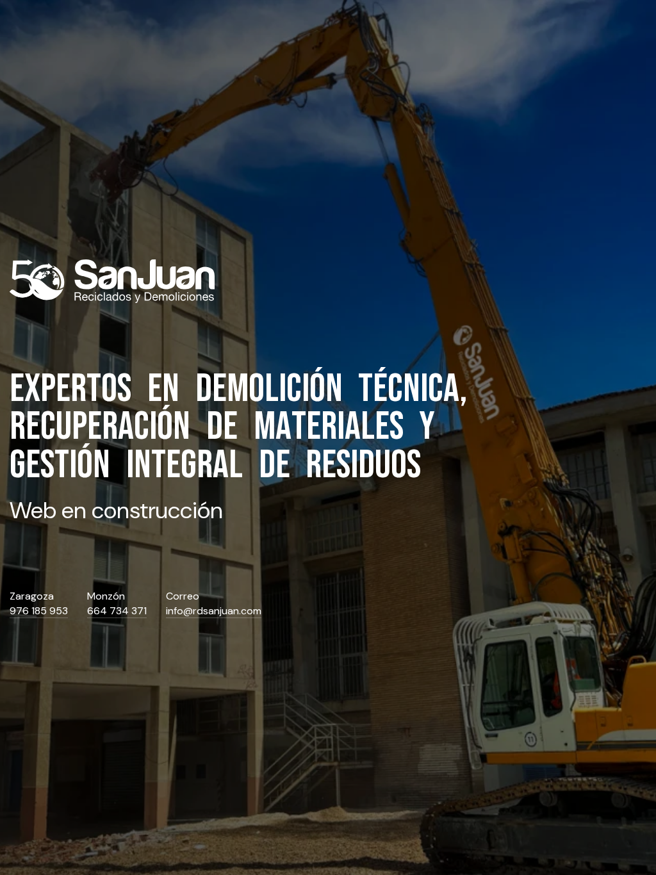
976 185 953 (39, 611)
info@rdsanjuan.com (213, 611)
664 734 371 (117, 611)
